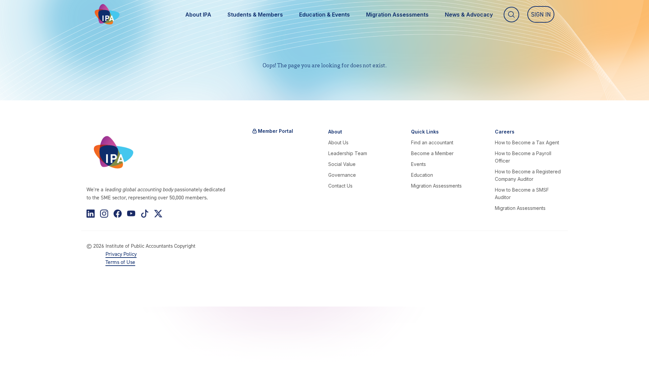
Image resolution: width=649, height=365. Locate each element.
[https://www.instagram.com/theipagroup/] (104, 214)
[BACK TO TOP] (16, 349)
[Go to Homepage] (107, 14)
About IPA (198, 14)
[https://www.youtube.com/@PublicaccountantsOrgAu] (131, 214)
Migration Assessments (397, 14)
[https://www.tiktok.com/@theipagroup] (145, 214)
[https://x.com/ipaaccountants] (158, 214)
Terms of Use (120, 262)
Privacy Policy (121, 253)
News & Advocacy (469, 14)
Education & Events (324, 14)
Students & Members (255, 14)
